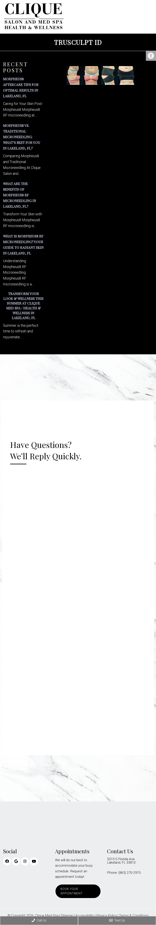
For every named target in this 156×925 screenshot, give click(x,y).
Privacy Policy (106, 915)
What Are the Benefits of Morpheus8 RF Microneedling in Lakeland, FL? (19, 194)
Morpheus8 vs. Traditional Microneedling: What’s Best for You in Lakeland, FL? (21, 136)
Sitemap (67, 915)
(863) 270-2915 (129, 872)
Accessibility (85, 915)
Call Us (41, 920)
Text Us (119, 920)
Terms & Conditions (134, 915)
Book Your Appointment (72, 891)
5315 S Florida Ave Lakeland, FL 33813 (121, 860)
